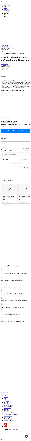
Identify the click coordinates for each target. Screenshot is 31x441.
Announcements (4, 45)
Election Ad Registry (9, 405)
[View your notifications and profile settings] (28, 159)
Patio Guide (6, 10)
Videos (5, 6)
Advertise (6, 397)
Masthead (6, 402)
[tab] (5, 159)
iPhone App (6, 403)
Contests (6, 9)
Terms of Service (8, 406)
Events (5, 8)
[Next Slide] (29, 193)
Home (5, 3)
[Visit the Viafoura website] (27, 174)
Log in (24, 148)
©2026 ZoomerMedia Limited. (11, 414)
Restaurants (6, 12)
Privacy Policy (7, 408)
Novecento (14, 90)
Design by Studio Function (10, 420)
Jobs (5, 398)
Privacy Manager (8, 418)
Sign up (27, 148)
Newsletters (6, 401)
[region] (15, 162)
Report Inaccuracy (5, 49)
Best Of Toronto (7, 5)
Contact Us (6, 395)
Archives (6, 399)
